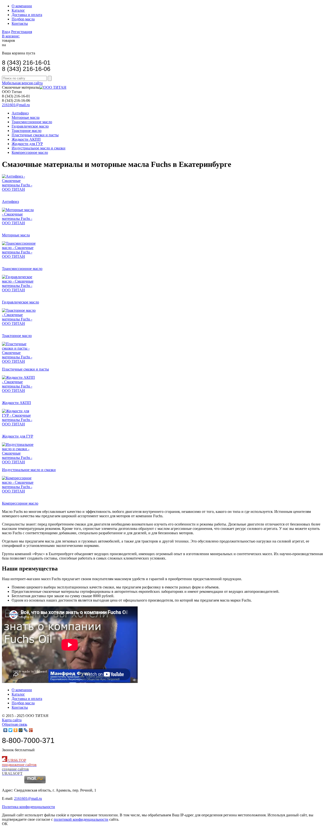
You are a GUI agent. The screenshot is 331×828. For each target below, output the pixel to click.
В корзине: (11, 36)
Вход (6, 32)
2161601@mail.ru (16, 105)
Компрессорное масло (30, 152)
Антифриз (20, 113)
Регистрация (21, 32)
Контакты (20, 23)
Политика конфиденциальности (28, 807)
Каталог (18, 10)
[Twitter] (10, 730)
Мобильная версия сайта (22, 83)
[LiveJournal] (25, 730)
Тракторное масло (26, 131)
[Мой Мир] (20, 730)
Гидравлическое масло (30, 126)
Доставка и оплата (27, 15)
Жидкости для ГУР (27, 144)
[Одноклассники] (15, 730)
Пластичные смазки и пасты (35, 135)
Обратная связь (14, 724)
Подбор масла (23, 19)
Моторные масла (25, 117)
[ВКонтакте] (5, 730)
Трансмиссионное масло (32, 122)
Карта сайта (12, 720)
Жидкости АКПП (26, 139)
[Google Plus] (30, 730)
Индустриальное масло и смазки (38, 148)
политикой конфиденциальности (81, 819)
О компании (22, 6)
